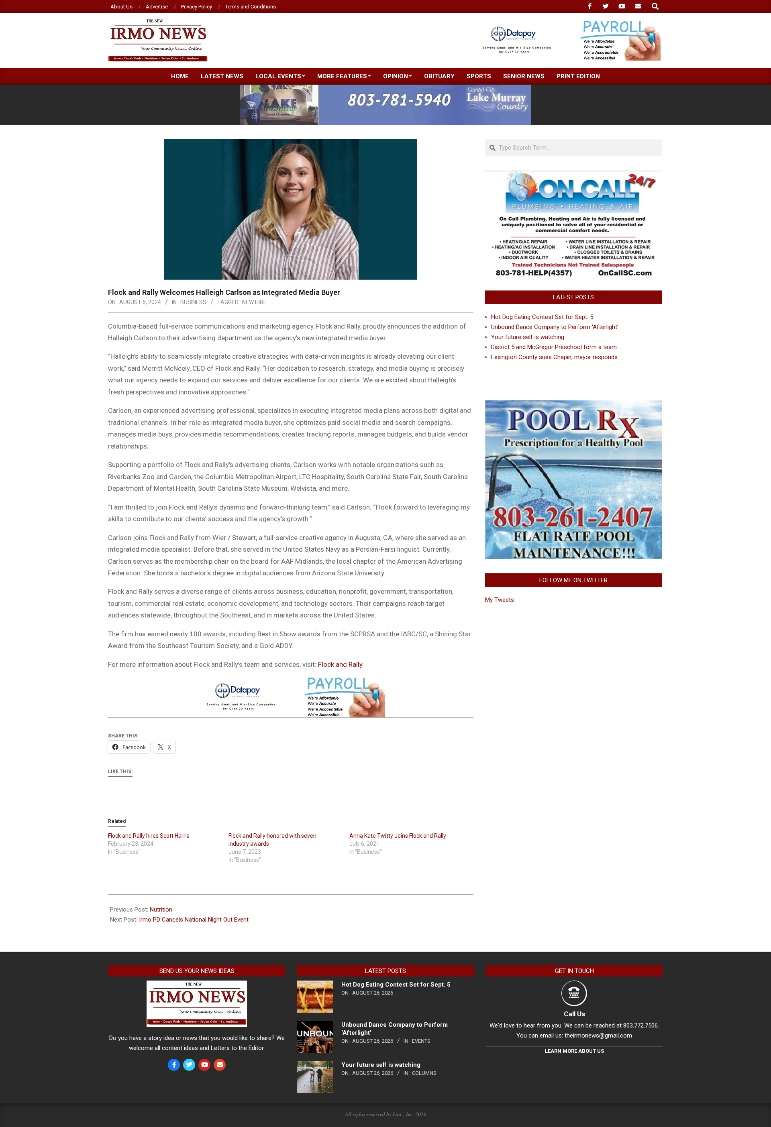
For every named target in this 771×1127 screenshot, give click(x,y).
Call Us (574, 1014)
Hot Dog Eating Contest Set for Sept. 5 (542, 317)
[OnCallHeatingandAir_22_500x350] (573, 175)
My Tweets (499, 599)
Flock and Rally (340, 664)
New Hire (254, 302)
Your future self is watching (527, 337)
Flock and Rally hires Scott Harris (149, 836)
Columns (424, 1073)
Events (421, 1041)
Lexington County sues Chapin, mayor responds (554, 357)
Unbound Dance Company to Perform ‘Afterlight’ (554, 327)
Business (193, 302)
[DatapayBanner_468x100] (567, 24)
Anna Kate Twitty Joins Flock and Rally (397, 836)
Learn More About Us (574, 1051)
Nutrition (161, 909)
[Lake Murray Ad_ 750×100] (385, 88)
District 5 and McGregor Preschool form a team (554, 347)
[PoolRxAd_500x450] (573, 405)
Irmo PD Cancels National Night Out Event (194, 919)
